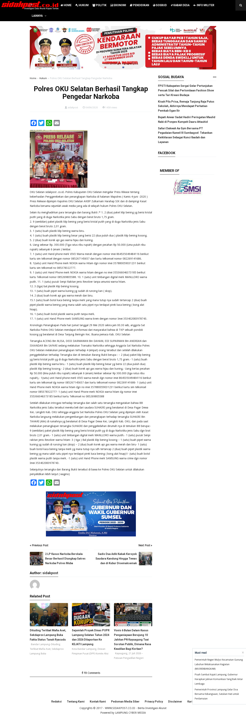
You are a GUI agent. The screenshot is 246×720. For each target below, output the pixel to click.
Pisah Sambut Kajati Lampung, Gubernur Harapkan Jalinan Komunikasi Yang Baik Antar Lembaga (219, 679)
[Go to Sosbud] (214, 77)
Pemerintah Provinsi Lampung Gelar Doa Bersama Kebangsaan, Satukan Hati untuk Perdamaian (217, 694)
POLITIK (100, 5)
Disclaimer (175, 701)
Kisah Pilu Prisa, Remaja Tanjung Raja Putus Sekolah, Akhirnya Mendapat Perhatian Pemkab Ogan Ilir (186, 106)
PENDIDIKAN (140, 5)
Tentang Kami (76, 701)
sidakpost (73, 107)
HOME (67, 5)
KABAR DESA (181, 5)
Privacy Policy (154, 701)
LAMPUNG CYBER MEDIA (130, 712)
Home (33, 78)
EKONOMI (119, 5)
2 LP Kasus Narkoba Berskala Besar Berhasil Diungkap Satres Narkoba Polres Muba (65, 558)
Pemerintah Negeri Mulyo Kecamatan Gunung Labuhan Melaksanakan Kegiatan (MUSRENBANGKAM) (219, 664)
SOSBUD (161, 5)
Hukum (43, 78)
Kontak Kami (98, 701)
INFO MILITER (205, 5)
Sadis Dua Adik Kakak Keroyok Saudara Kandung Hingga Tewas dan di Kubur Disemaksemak (116, 558)
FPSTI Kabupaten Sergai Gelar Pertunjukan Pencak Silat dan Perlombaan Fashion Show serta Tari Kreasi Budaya (186, 90)
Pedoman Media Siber (125, 701)
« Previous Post (39, 545)
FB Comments (91, 672)
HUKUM (83, 5)
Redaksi (56, 701)
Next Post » (145, 545)
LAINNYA (37, 15)
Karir (190, 701)
